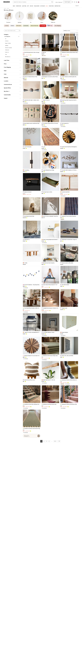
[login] (72, 2)
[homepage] (7, 2)
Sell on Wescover (59, 2)
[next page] (59, 441)
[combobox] (33, 2)
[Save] (39, 35)
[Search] (19, 30)
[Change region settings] (78, 2)
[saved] (74, 2)
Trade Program (67, 1)
